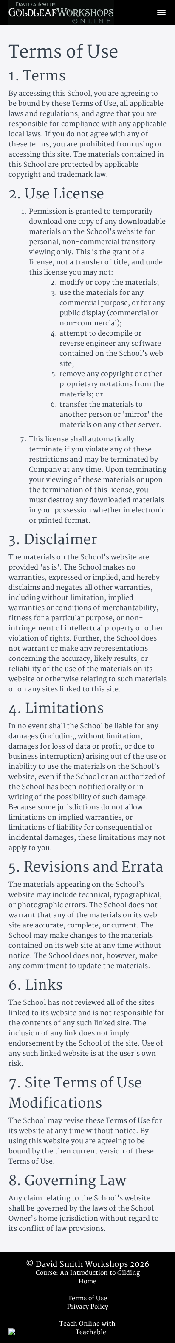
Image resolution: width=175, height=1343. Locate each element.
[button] (161, 12)
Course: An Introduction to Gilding (88, 1273)
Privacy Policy (87, 1306)
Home (87, 1281)
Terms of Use (87, 1298)
